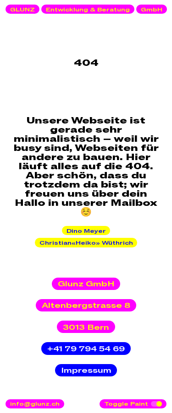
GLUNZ (22, 9)
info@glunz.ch (35, 404)
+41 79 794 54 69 (86, 349)
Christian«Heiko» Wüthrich (86, 243)
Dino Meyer (86, 231)
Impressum (86, 370)
